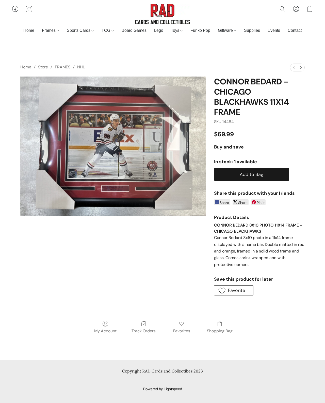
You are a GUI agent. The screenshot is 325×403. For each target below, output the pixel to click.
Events (274, 30)
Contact (295, 30)
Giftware (226, 30)
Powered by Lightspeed (162, 389)
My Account (105, 331)
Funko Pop (200, 30)
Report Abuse (162, 380)
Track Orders (144, 331)
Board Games (134, 30)
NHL (81, 67)
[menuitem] (293, 67)
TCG (106, 30)
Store (43, 67)
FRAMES (62, 67)
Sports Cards (79, 30)
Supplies (252, 30)
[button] (162, 14)
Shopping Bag (220, 331)
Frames (49, 30)
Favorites (181, 331)
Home (28, 30)
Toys (175, 30)
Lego (158, 30)
